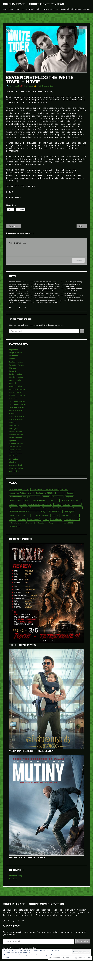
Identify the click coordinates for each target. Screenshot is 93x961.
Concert (12, 371)
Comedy (70, 493)
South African (15, 438)
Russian (26, 515)
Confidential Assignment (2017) (24, 497)
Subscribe (83, 941)
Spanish (12, 441)
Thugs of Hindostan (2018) (61, 523)
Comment (78, 260)
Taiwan (75, 515)
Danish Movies (15, 374)
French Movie (15, 380)
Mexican (12, 423)
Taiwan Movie (15, 447)
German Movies (15, 386)
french (13, 504)
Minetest (13, 879)
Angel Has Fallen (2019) (21, 493)
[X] (15, 307)
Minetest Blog (15, 876)
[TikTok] (20, 307)
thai (46, 519)
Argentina (13, 350)
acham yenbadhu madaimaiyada (44, 489)
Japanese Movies (16, 407)
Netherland (14, 426)
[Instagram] (30, 307)
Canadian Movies (16, 365)
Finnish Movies (16, 377)
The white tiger (48, 86)
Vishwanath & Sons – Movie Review (31, 751)
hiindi (57, 504)
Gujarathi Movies (17, 389)
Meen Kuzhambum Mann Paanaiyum (67, 508)
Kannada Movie (15, 410)
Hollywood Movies (17, 395)
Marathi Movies (16, 420)
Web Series (14, 471)
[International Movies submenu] (80, 9)
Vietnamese (15, 527)
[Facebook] (25, 307)
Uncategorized (15, 465)
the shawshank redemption (22, 523)
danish (46, 497)
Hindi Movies (28, 86)
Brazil (12, 359)
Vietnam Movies (16, 468)
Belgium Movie (15, 353)
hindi (39, 86)
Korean (12, 413)
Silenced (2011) (40, 515)
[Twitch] (10, 307)
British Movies (16, 362)
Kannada (13, 508)
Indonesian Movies (17, 404)
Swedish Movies (16, 444)
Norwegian (13, 429)
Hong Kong (13, 398)
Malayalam (34, 508)
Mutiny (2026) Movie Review (27, 857)
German (23, 504)
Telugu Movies (15, 453)
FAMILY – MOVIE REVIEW (35, 501)
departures (57, 497)
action (64, 489)
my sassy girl (55, 512)
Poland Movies (15, 432)
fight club (53, 501)
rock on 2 (14, 515)
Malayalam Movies (17, 417)
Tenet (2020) (34, 519)
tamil (12, 519)
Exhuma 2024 (15, 501)
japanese (76, 504)
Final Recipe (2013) (71, 501)
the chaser (56, 519)
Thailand (13, 456)
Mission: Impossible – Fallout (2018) (27, 512)
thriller (41, 523)
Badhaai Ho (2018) (44, 493)
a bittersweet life (19, 489)
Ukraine (12, 462)
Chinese (12, 368)
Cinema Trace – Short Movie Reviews (33, 4)
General (12, 383)
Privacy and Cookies (26, 948)
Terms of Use (9, 948)
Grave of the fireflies (40, 504)
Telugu (22, 519)
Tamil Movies (15, 450)
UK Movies (13, 459)
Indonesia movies (17, 401)
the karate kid (71, 519)
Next (81, 226)
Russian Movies (16, 435)
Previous (13, 226)
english (69, 497)
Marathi (46, 508)
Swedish (65, 515)
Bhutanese (13, 356)
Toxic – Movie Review (22, 645)
